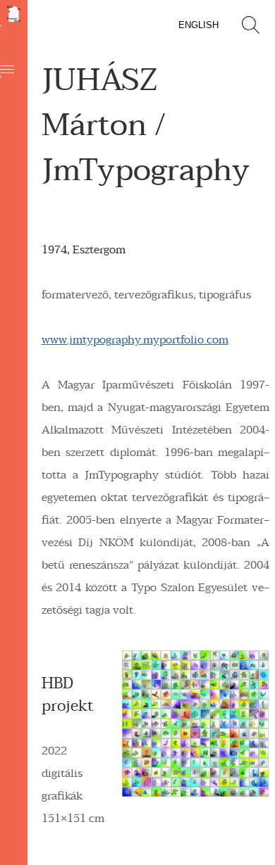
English (198, 25)
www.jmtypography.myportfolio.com (135, 340)
